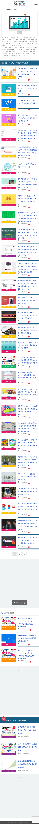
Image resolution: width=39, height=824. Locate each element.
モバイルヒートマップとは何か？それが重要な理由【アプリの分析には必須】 (27, 491)
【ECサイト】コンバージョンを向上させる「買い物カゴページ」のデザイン (27, 345)
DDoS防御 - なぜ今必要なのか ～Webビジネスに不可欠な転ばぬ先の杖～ (27, 638)
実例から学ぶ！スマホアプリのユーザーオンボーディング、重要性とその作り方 (27, 540)
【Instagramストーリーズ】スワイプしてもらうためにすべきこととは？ (27, 118)
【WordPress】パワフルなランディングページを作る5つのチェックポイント (27, 300)
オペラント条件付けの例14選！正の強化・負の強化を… (27, 747)
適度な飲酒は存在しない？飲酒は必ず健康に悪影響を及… (27, 764)
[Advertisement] (19, 579)
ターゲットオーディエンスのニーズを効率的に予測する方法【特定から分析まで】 (27, 330)
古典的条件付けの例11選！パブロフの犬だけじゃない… (27, 730)
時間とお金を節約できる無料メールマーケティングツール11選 (27, 88)
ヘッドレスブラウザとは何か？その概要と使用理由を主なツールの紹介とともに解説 (27, 360)
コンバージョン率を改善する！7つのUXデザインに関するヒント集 (27, 476)
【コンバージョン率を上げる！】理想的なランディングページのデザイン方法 (27, 315)
